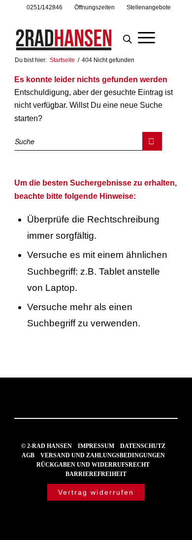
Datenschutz (142, 446)
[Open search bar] (127, 36)
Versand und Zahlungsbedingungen (102, 455)
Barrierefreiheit (96, 474)
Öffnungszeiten (94, 7)
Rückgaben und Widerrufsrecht (93, 464)
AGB (28, 455)
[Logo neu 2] (79, 34)
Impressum (96, 446)
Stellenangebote (149, 7)
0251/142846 (45, 7)
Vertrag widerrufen (96, 492)
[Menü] (146, 36)
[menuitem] (45, 7)
